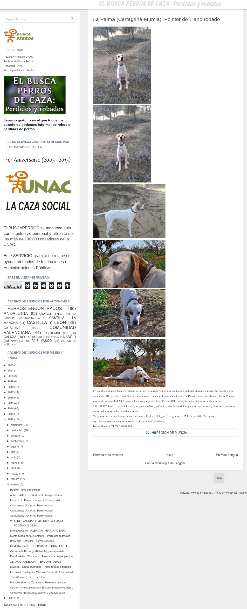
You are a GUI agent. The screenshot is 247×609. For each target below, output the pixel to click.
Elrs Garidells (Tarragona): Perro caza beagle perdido (41, 556)
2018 (11, 387)
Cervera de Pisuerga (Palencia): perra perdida (37, 551)
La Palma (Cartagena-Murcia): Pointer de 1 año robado (42, 572)
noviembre (17, 430)
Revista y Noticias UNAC (18, 56)
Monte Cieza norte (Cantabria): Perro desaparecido (40, 536)
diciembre (17, 425)
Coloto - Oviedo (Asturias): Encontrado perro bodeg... (41, 587)
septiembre (18, 441)
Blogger (180, 463)
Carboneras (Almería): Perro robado (31, 510)
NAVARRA (17, 341)
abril (13, 468)
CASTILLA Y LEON (46, 322)
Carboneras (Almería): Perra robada (31, 505)
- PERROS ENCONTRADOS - (35, 308)
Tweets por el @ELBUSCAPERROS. (25, 605)
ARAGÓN (46, 313)
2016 (11, 397)
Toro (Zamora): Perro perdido (27, 577)
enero (14, 484)
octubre (16, 435)
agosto (15, 446)
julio (13, 452)
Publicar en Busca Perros (19, 61)
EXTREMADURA (56, 332)
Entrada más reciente (108, 454)
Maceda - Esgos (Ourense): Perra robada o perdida (40, 566)
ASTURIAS (66, 314)
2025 (11, 365)
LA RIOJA (54, 337)
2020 (11, 376)
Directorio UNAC (13, 66)
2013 (11, 414)
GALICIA (10, 336)
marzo (15, 473)
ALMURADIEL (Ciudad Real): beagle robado (36, 495)
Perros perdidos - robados (19, 70)
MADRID (69, 336)
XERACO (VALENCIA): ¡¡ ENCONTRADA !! (35, 561)
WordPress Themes (236, 492)
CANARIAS (10, 318)
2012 (11, 419)
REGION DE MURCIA (171, 432)
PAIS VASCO (41, 340)
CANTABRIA (32, 318)
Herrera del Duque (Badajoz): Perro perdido (35, 500)
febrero (15, 479)
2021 (11, 370)
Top (219, 478)
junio (14, 457)
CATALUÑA (12, 327)
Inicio (169, 454)
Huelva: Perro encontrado (25, 489)
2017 (11, 392)
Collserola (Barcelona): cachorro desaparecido (37, 592)
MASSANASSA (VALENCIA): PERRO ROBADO (38, 530)
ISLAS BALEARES (34, 337)
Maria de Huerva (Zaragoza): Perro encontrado (38, 582)
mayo (14, 462)
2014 (11, 408)
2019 (11, 381)
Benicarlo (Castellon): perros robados (32, 541)
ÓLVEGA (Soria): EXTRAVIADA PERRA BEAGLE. (39, 546)
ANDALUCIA (16, 313)
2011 (11, 598)
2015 (11, 403)
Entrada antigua (227, 454)
